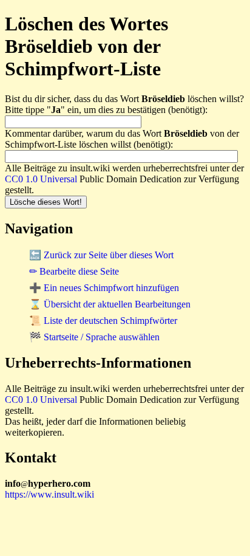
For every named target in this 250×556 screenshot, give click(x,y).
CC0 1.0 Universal (41, 179)
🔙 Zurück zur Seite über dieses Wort (101, 255)
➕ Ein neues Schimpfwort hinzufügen (104, 288)
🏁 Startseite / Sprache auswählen (94, 337)
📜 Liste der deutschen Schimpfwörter (103, 320)
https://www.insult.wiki (49, 494)
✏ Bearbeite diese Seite (74, 271)
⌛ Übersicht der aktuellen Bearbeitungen (110, 304)
